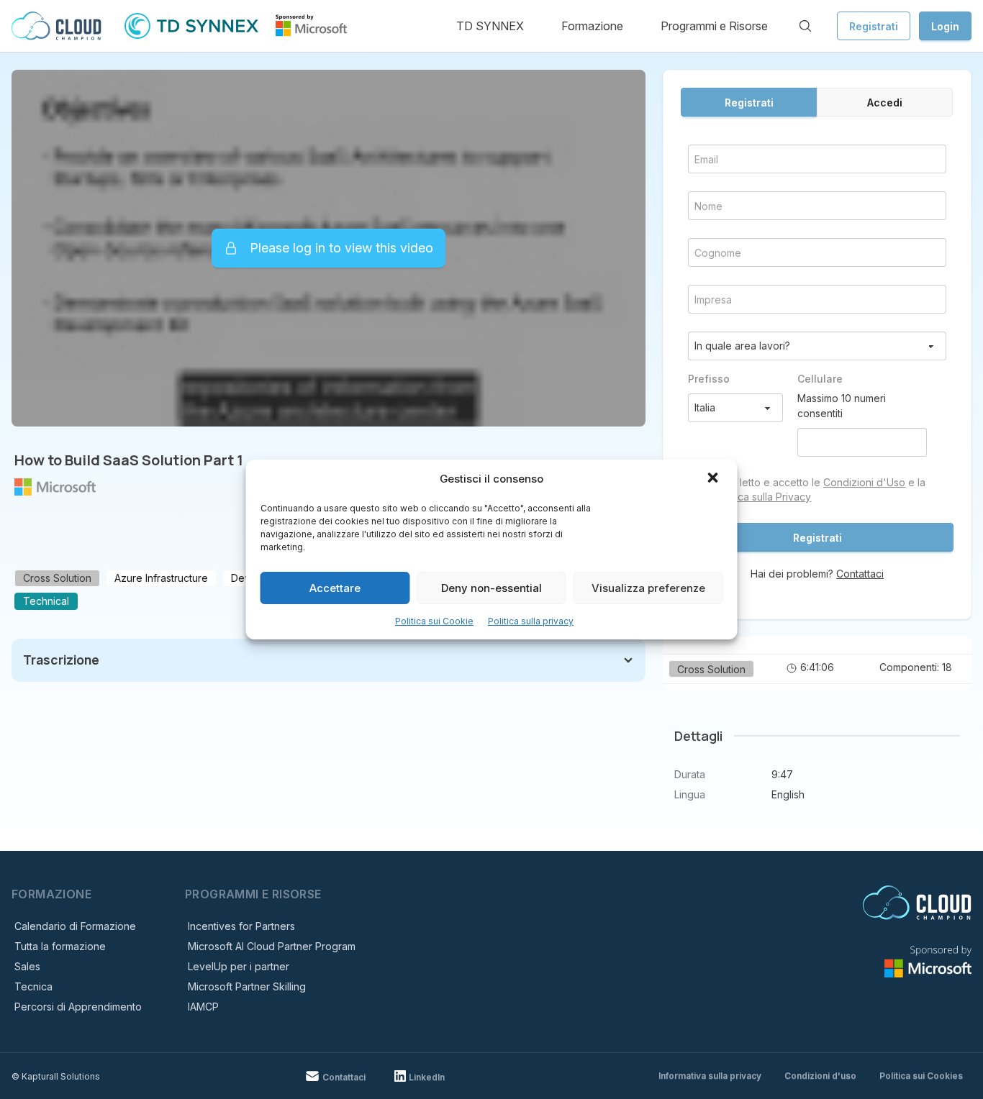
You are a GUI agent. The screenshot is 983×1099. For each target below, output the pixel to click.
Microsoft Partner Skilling (247, 986)
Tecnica (33, 986)
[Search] (805, 26)
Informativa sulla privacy (709, 1075)
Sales (27, 966)
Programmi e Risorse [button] (714, 26)
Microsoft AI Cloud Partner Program (271, 946)
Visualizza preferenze (648, 588)
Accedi (884, 102)
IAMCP (203, 1006)
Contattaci (860, 573)
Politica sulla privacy (531, 621)
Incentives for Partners (241, 926)
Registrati (873, 26)
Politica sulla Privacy (763, 497)
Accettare (335, 588)
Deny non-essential (491, 588)
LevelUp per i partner (238, 966)
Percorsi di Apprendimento (78, 1006)
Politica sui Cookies (921, 1075)
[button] (714, 479)
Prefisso (709, 379)
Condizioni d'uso (820, 1075)
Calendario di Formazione (75, 926)
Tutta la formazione (60, 946)
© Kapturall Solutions (56, 1076)
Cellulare (820, 379)
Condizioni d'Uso (864, 482)
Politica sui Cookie (434, 621)
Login (945, 26)
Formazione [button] (592, 26)
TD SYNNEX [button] (490, 26)
